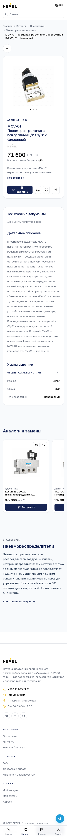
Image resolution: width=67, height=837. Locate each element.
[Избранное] (46, 190)
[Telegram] (6, 715)
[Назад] (7, 48)
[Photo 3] (36, 109)
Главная (8, 26)
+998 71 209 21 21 (18, 689)
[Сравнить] (38, 190)
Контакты (8, 741)
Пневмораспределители (21, 30)
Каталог (21, 26)
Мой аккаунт (10, 790)
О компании (10, 736)
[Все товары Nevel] (12, 146)
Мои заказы (10, 796)
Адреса (7, 801)
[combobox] (33, 14)
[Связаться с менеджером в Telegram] (60, 818)
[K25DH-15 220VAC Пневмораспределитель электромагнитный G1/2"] (26, 463)
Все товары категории (17, 601)
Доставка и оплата (14, 769)
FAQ (5, 763)
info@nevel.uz (16, 695)
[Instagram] (15, 715)
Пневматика (37, 26)
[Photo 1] (30, 109)
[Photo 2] (33, 109)
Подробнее (15, 177)
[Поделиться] (56, 190)
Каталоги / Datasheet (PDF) (19, 774)
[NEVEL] (10, 5)
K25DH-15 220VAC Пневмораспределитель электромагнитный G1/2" (19, 493)
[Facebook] (23, 715)
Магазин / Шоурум (14, 747)
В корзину (22, 190)
